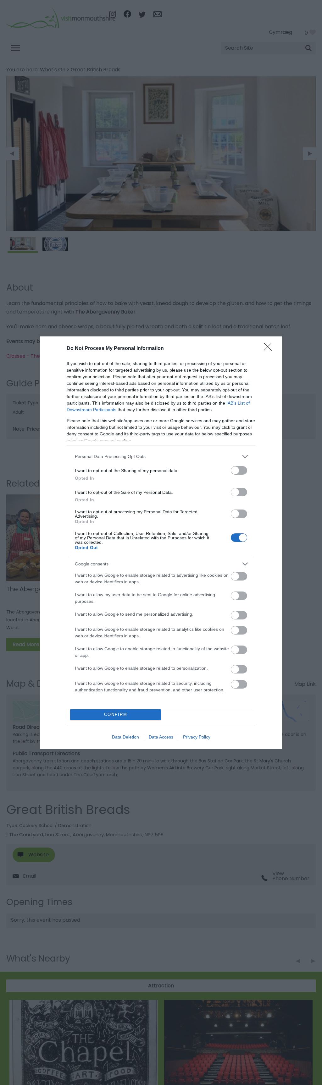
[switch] (239, 470)
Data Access (161, 736)
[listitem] (161, 456)
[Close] (270, 349)
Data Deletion (125, 736)
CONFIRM (115, 714)
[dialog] (161, 542)
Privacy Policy (196, 736)
